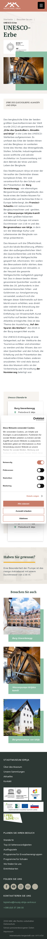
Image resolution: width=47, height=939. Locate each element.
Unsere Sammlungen (14, 771)
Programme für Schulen (16, 859)
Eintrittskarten (11, 868)
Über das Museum (13, 767)
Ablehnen (23, 518)
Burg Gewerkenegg (24, 408)
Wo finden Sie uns (12, 864)
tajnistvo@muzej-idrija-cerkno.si (20, 902)
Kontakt (7, 781)
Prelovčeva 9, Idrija (26, 412)
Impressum (8, 931)
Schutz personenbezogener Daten (19, 928)
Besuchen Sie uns (24, 19)
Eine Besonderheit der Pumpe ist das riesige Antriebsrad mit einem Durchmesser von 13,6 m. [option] (23, 571)
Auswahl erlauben (23, 511)
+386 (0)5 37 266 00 (14, 907)
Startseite (8, 19)
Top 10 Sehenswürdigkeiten (18, 844)
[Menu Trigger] (41, 5)
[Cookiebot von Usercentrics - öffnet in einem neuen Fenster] (33, 419)
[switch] (40, 470)
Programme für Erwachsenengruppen (23, 854)
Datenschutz (9, 924)
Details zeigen (33, 496)
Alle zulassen (23, 504)
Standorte (9, 840)
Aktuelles (8, 776)
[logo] (15, 6)
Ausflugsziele (10, 849)
